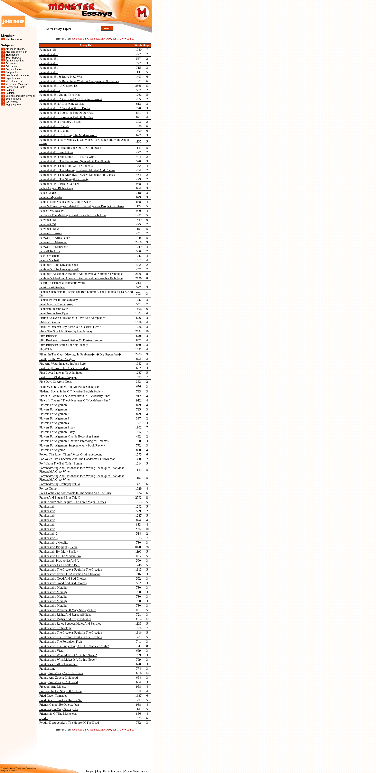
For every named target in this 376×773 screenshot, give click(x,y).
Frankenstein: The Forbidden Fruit (60, 641)
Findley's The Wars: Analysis (57, 359)
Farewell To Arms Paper (54, 237)
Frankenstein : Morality (53, 542)
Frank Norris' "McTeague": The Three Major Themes (72, 502)
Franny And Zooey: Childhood (58, 677)
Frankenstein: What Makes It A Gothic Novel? (68, 655)
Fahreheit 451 (47, 49)
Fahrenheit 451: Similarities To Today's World (67, 156)
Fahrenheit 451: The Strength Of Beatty (64, 179)
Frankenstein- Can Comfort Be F (59, 565)
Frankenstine (47, 668)
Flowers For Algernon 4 (54, 423)
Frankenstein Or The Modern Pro (60, 556)
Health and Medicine (17, 75)
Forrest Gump (48, 488)
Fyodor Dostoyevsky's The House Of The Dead (69, 722)
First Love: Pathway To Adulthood (60, 372)
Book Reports (13, 57)
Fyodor (43, 718)
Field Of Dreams (49, 322)
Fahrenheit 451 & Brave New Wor (60, 76)
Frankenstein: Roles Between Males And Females (70, 623)
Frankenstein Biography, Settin (58, 547)
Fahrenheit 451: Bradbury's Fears (59, 121)
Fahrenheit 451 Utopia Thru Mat (59, 94)
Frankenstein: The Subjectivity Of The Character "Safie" (74, 646)
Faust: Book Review (52, 287)
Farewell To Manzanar (53, 242)
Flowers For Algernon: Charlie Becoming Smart (69, 436)
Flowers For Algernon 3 (54, 418)
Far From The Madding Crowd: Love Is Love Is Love (72, 215)
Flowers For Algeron (52, 450)
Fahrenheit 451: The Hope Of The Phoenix (66, 165)
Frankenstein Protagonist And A (59, 560)
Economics (11, 63)
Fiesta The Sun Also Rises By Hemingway (65, 331)
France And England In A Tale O (59, 497)
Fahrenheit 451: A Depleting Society (61, 103)
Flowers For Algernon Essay (57, 427)
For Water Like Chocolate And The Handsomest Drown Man (77, 459)
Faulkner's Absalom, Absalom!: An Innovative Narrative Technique (81, 273)
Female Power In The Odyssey (58, 299)
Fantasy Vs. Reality (51, 210)
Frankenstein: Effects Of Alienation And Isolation (69, 574)
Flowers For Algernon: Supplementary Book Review (72, 445)
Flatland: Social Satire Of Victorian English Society (71, 391)
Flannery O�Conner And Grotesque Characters (69, 386)
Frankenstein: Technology (55, 628)
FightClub (45, 349)
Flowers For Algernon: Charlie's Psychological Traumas (73, 441)
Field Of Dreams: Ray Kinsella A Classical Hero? (70, 326)
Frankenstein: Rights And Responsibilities (65, 614)
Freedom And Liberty (52, 686)
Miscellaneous (13, 81)
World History (13, 104)
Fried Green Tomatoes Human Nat (60, 700)
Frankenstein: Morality (53, 587)
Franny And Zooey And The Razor (61, 673)
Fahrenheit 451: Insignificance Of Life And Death (70, 147)
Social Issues (13, 98)
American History (15, 48)
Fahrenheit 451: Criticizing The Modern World (68, 135)
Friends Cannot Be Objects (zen (59, 704)
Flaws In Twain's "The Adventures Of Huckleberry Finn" (75, 396)
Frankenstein (47, 506)
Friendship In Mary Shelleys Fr (58, 709)
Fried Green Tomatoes (53, 695)
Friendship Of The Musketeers (58, 713)
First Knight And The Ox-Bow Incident (64, 368)
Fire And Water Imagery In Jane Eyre (62, 363)
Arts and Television (16, 51)
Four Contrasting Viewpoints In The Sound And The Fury (75, 493)
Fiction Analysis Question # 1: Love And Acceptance (72, 317)
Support (90, 771)
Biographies (12, 54)
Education (11, 66)
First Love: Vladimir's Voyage (58, 377)
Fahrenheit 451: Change (54, 126)
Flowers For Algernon (53, 405)
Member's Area (13, 39)
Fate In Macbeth (49, 255)
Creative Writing (14, 60)
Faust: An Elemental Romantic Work (62, 282)
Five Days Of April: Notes (55, 381)
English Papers (14, 69)
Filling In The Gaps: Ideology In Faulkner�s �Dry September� (80, 354)
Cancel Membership (135, 771)
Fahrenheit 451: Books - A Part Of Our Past (66, 112)
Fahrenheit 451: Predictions (56, 152)
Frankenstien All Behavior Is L (58, 664)
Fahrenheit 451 (48, 54)
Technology (11, 101)
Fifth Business (48, 335)
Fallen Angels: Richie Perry (56, 188)
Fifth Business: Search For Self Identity (63, 344)
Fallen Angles (47, 192)
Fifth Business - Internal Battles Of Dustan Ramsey (71, 340)
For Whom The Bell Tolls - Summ (60, 463)
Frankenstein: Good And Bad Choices (63, 578)
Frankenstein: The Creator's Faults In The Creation (70, 569)
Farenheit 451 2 (49, 228)
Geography (11, 72)
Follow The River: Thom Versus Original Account (70, 454)
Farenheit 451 (47, 219)
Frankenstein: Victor (51, 650)
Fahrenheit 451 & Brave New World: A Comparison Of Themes (79, 81)
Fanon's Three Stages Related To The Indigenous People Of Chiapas (81, 206)
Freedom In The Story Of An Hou (60, 691)
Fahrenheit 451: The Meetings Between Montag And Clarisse (77, 170)
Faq (99, 771)
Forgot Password (112, 771)
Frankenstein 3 (48, 538)
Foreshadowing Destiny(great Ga (59, 484)
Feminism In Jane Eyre (53, 308)
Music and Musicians (17, 84)
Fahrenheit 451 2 (49, 90)
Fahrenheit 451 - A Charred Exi (58, 85)
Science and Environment (20, 95)
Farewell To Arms (50, 233)
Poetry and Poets (15, 87)
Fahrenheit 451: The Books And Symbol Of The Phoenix (74, 161)
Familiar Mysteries (50, 197)
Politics (9, 89)
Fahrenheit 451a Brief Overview (59, 183)
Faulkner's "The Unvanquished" (59, 264)
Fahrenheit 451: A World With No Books (64, 108)
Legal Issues (12, 78)
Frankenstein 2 (48, 533)
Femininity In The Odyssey (56, 304)
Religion (9, 92)
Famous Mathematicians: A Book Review (65, 201)
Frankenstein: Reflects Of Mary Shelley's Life (67, 610)
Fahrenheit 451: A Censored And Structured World (70, 99)
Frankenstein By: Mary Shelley (58, 551)
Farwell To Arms (49, 251)
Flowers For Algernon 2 (54, 414)
